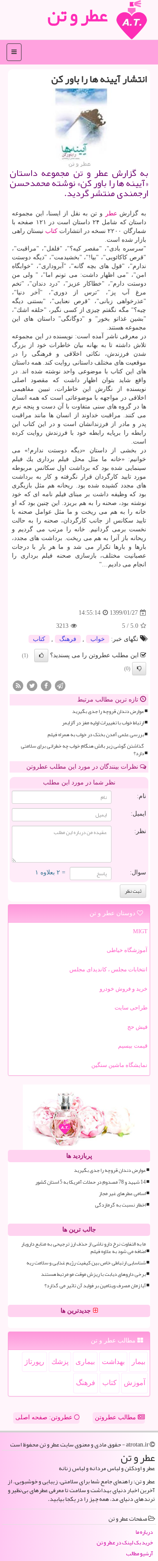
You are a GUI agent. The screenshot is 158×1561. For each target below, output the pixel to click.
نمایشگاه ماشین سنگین (119, 1065)
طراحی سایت (131, 1007)
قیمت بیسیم (132, 1045)
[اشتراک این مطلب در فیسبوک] (46, 685)
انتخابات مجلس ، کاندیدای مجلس (108, 969)
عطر (111, 213)
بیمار (138, 1361)
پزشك (59, 1361)
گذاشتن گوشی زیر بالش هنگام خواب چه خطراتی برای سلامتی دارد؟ (82, 750)
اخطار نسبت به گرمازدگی (120, 1205)
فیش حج (137, 1027)
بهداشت (113, 1361)
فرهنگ (67, 639)
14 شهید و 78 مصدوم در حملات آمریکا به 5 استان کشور (90, 1182)
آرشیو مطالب (139, 1554)
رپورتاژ (34, 1361)
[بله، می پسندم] (41, 655)
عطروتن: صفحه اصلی (44, 1417)
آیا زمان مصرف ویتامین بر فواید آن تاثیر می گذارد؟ (95, 1286)
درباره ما (144, 1532)
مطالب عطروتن (116, 1417)
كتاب (51, 231)
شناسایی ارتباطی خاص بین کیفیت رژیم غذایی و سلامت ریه (86, 1263)
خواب (97, 639)
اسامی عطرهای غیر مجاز (122, 1194)
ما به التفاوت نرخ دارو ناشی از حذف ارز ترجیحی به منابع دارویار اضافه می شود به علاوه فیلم (83, 1248)
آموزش (134, 1382)
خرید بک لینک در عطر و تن (125, 1543)
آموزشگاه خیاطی (127, 950)
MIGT (140, 931)
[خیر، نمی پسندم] (139, 668)
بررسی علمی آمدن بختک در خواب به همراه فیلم (95, 735)
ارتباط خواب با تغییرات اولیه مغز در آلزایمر (103, 723)
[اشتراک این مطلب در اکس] (32, 685)
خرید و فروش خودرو (123, 988)
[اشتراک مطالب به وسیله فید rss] (18, 685)
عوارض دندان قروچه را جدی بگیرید (108, 711)
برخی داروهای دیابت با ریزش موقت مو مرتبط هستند (93, 1274)
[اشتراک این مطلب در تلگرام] (60, 685)
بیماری (85, 1361)
